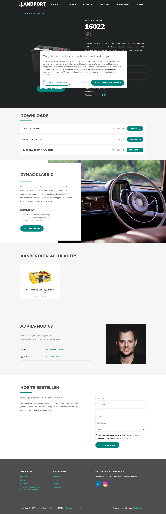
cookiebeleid (107, 69)
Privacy (69, 508)
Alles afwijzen (81, 82)
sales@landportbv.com (53, 349)
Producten (57, 476)
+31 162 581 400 (51, 357)
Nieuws (23, 480)
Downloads (57, 487)
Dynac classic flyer (33, 139)
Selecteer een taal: (120, 508)
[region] (83, 69)
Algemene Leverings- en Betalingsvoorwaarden (30, 488)
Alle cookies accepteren (108, 82)
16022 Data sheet (31, 128)
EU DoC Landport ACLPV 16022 (38, 150)
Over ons (24, 476)
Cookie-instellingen (57, 82)
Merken (55, 480)
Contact (23, 484)
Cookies (77, 508)
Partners (56, 484)
